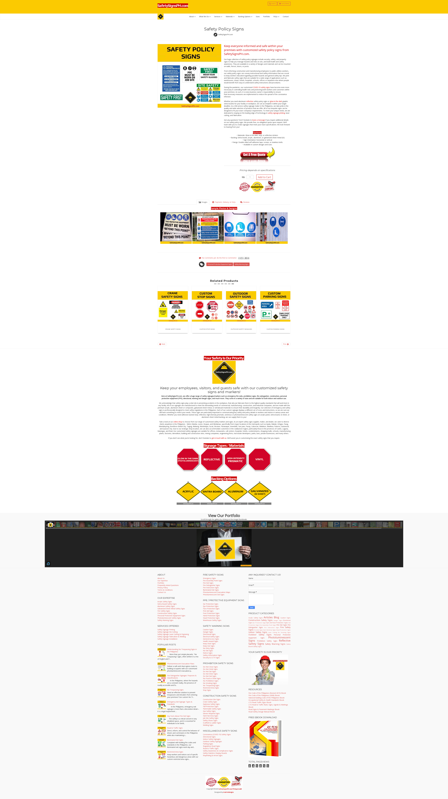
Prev (285, 344)
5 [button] (229, 285)
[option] (173, 309)
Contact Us (162, 592)
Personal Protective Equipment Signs (220, 264)
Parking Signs (208, 744)
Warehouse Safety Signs (212, 620)
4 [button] (226, 285)
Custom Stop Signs (172, 329)
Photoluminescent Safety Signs (169, 618)
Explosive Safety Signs (211, 704)
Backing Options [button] (244, 16)
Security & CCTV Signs (211, 657)
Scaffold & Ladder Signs (212, 723)
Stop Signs (207, 690)
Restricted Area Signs (175, 752)
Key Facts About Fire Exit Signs (178, 716)
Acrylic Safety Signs (165, 601)
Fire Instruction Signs (211, 587)
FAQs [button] (275, 16)
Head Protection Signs (283, 630)
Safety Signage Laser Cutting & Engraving (173, 634)
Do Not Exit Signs (209, 676)
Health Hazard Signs (210, 641)
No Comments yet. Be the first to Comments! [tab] (219, 258)
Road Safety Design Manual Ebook (261, 712)
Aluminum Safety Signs (166, 606)
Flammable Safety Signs (212, 709)
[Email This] (239, 258)
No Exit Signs (208, 650)
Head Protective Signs (211, 618)
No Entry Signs (208, 648)
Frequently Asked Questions (168, 585)
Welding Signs (208, 725)
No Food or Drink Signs (212, 678)
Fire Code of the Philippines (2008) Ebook (264, 695)
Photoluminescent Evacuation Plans (180, 664)
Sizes (258, 16)
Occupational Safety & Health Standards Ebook (266, 700)
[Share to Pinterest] (248, 258)
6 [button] (233, 285)
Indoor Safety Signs (257, 632)
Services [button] (217, 16)
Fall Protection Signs (210, 706)
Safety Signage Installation (167, 639)
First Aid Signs (208, 611)
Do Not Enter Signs (210, 674)
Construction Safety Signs (167, 613)
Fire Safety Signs (164, 611)
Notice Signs (207, 653)
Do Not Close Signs (210, 667)
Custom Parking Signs (241, 329)
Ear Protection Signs (210, 604)
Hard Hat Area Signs (210, 716)
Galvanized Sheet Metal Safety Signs (171, 608)
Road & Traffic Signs (175, 728)
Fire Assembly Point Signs (212, 580)
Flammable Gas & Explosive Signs (275, 329)
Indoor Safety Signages (211, 739)
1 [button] (215, 285)
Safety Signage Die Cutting (168, 632)
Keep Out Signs (209, 646)
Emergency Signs (209, 578)
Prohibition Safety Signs (267, 641)
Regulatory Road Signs (211, 746)
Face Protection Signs (211, 608)
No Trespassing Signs (175, 690)
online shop (177, 422)
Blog (276, 617)
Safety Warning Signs (241, 264)
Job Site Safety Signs (210, 718)
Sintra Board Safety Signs (167, 604)
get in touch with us (219, 438)
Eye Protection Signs (211, 606)
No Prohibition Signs (210, 681)
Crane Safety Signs (210, 702)
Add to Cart (264, 177)
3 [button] (222, 285)
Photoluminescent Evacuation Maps (216, 592)
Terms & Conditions (165, 590)
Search (273, 4)
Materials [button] (229, 16)
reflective (249, 101)
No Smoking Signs (210, 683)
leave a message (258, 120)
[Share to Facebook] (246, 258)
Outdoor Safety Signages (207, 329)
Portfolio (266, 16)
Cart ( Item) (285, 4)
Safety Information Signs (212, 655)
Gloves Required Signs (211, 713)
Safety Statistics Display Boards (215, 753)
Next (163, 344)
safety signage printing (276, 113)
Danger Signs (208, 632)
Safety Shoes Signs (210, 720)
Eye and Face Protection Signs (277, 623)
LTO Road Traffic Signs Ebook (259, 702)
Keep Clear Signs (209, 643)
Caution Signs (208, 629)
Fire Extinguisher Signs (211, 585)
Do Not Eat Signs (209, 671)
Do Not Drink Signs (210, 669)
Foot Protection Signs (211, 613)
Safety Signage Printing (166, 629)
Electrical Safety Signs (211, 636)
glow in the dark (276, 101)
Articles (268, 617)
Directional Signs (209, 634)
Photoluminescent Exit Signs (213, 594)
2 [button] (219, 285)
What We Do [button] (204, 16)
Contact (286, 16)
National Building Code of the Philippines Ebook (266, 698)
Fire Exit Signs (208, 583)
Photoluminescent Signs (269, 639)
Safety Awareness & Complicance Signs (218, 751)
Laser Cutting (272, 632)
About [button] (191, 16)
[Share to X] (244, 258)
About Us (161, 578)
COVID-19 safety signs (261, 87)
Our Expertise (163, 580)
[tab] (203, 202)
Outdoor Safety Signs (259, 634)
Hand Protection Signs (211, 615)
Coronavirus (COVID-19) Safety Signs (217, 734)
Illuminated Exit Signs (175, 740)
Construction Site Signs (211, 699)
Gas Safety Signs (209, 711)
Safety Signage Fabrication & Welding (172, 636)
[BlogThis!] (241, 258)
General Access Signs (211, 639)
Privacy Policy (163, 587)
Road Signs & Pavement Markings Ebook (263, 709)
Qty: (243, 177)
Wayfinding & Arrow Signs (212, 755)
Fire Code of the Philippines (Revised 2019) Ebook (267, 693)
